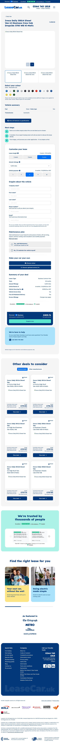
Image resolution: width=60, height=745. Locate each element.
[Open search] (28, 7)
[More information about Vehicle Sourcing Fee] (22, 289)
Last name (12, 199)
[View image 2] (30, 76)
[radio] (7, 1)
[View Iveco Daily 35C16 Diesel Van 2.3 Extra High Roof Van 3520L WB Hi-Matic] (16, 394)
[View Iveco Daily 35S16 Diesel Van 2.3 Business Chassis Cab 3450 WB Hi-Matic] (42, 437)
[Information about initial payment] (20, 170)
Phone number (13, 206)
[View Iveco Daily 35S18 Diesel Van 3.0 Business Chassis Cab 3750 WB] (42, 481)
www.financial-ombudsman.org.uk (15, 732)
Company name (14, 185)
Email (11, 215)
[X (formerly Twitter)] (49, 666)
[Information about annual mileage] (19, 162)
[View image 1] (13, 76)
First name (12, 192)
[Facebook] (45, 666)
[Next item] (32, 64)
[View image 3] (47, 76)
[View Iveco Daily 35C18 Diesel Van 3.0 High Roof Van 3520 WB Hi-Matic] (16, 481)
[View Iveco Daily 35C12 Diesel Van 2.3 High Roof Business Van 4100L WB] (16, 437)
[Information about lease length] (18, 153)
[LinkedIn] (53, 666)
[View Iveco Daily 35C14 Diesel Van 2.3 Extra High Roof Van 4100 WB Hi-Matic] (42, 394)
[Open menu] (54, 7)
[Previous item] (28, 64)
